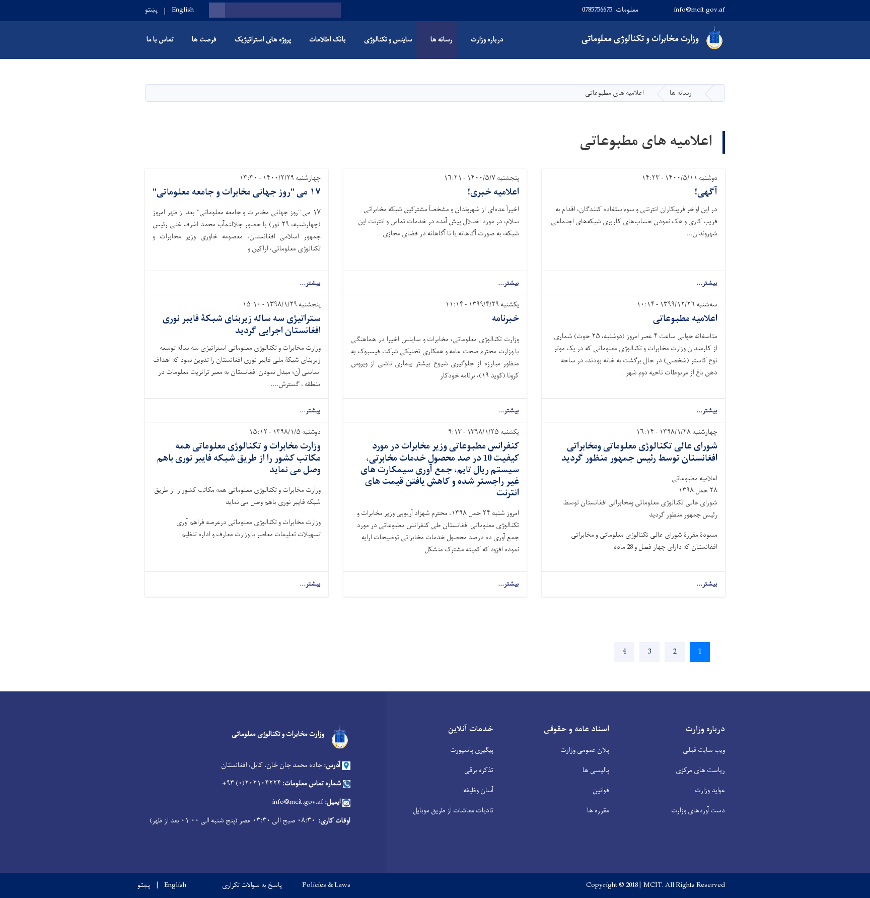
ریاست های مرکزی (700, 770)
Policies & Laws (326, 885)
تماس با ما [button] (160, 39)
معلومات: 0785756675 (610, 10)
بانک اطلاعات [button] (327, 39)
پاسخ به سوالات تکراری (252, 885)
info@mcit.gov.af (699, 10)
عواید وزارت (710, 790)
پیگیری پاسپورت (471, 750)
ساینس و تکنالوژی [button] (388, 39)
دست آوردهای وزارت (698, 810)
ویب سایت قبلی (704, 750)
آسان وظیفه (478, 790)
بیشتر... (706, 283)
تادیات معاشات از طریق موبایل (453, 810)
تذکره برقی (478, 770)
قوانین (601, 790)
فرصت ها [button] (204, 39)
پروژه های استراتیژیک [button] (263, 39)
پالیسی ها (596, 770)
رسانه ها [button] (441, 39)
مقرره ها (598, 810)
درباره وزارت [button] (487, 39)
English (183, 10)
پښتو (151, 10)
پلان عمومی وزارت (584, 750)
